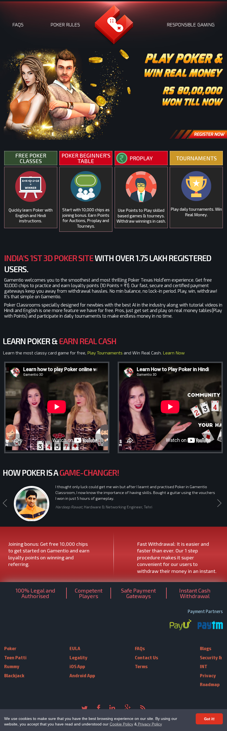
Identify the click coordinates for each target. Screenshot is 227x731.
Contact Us (146, 657)
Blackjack (14, 675)
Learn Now (174, 352)
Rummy (11, 666)
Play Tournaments (105, 352)
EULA (74, 648)
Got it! (209, 718)
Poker (10, 648)
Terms (141, 666)
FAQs (140, 648)
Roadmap (210, 684)
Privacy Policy (149, 724)
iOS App (77, 666)
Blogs (205, 648)
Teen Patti (15, 657)
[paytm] (210, 625)
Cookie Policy (121, 724)
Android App (82, 675)
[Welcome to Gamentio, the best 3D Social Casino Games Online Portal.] (113, 26)
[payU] (180, 625)
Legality (78, 657)
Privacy (208, 675)
